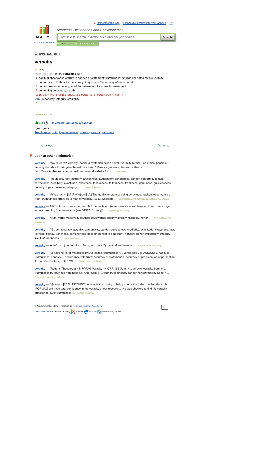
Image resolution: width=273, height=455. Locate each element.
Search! (168, 37)
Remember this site (108, 23)
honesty (85, 132)
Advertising (97, 306)
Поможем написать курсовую (72, 122)
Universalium (67, 43)
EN (170, 23)
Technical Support (82, 306)
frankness (108, 132)
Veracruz (163, 145)
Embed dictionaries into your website (144, 23)
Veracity (40, 162)
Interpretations (88, 43)
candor (95, 132)
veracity (40, 178)
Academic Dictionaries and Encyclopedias (90, 30)
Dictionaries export (44, 311)
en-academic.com (44, 42)
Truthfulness (42, 132)
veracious (47, 145)
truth (55, 132)
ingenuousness (68, 132)
